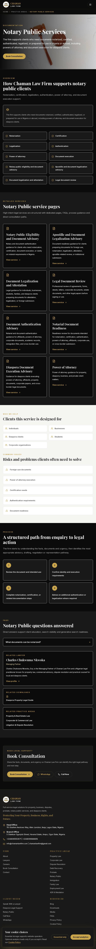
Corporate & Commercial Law (19, 720)
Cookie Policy (14, 942)
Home (5, 12)
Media (52, 912)
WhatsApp (45, 774)
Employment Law (57, 888)
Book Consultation (14, 56)
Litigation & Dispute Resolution (19, 725)
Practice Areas (19, 12)
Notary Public (55, 876)
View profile (11, 681)
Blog (52, 904)
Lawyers (6, 860)
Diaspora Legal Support (12, 908)
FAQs (52, 916)
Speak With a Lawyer (11, 904)
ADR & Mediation (57, 892)
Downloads (54, 908)
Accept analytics (80, 937)
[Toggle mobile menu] (90, 4)
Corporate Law (56, 860)
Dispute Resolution (57, 864)
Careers (6, 864)
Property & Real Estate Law (18, 716)
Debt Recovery (56, 868)
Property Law (55, 856)
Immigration (54, 880)
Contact (6, 872)
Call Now (65, 774)
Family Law (54, 884)
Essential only (60, 937)
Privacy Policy (56, 920)
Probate (53, 872)
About (5, 856)
